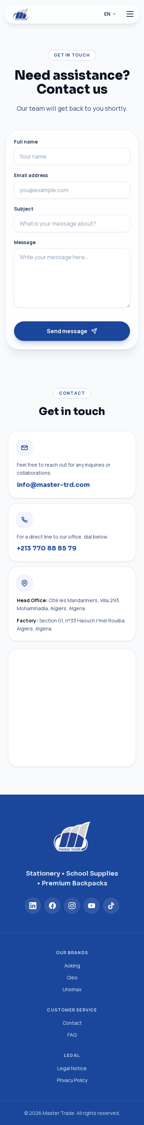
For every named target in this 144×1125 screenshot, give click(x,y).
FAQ (72, 1034)
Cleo (72, 977)
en (107, 13)
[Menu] (130, 14)
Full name (26, 141)
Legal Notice (72, 1068)
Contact (72, 1023)
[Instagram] (72, 905)
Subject (24, 208)
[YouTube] (91, 905)
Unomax (72, 989)
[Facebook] (52, 905)
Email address (31, 175)
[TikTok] (111, 905)
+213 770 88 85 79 (47, 548)
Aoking (72, 965)
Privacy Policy (72, 1080)
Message (25, 242)
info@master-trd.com (53, 485)
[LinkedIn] (33, 905)
